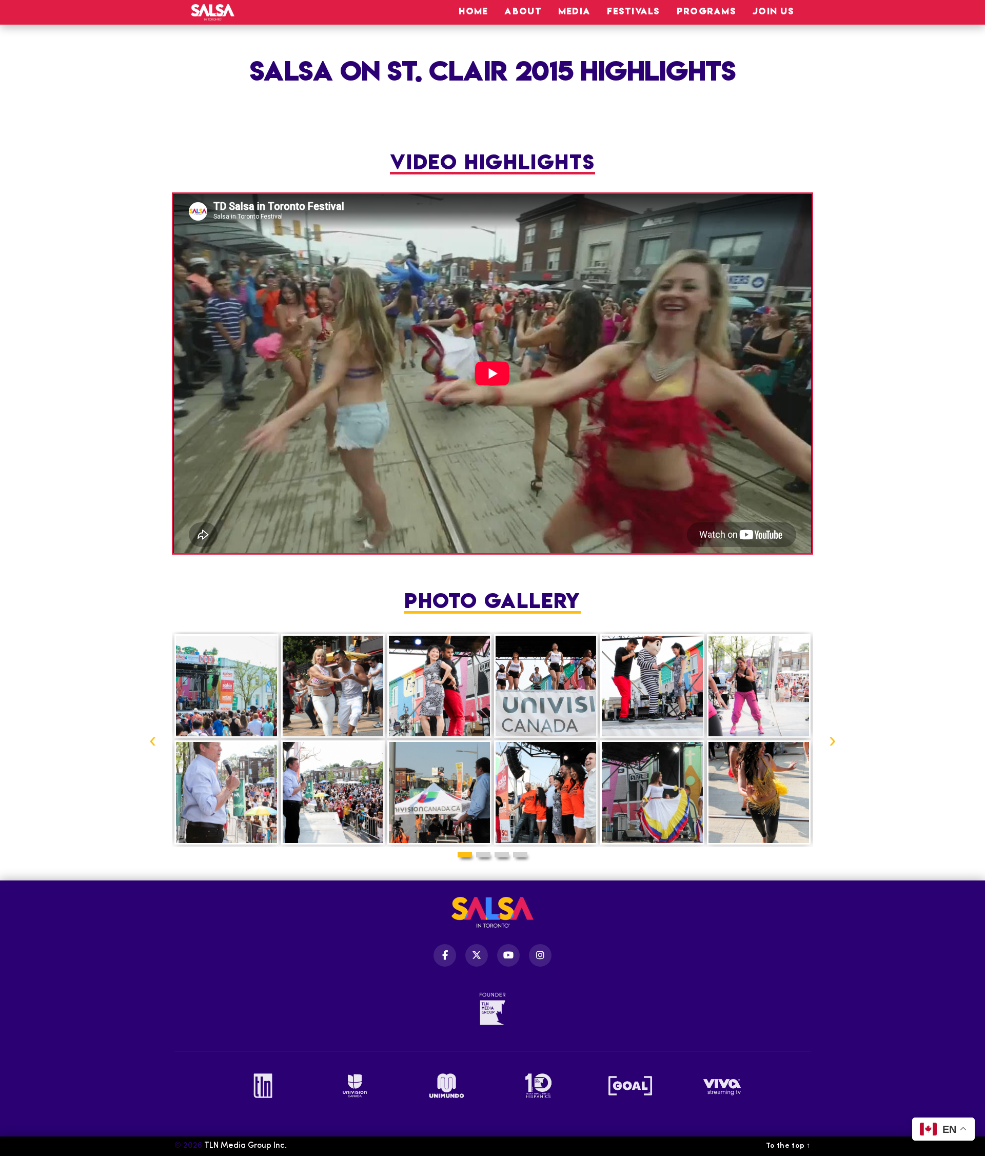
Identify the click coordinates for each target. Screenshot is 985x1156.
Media (574, 11)
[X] (476, 955)
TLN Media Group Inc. (245, 1146)
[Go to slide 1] (465, 854)
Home (473, 11)
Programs (706, 11)
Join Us (773, 11)
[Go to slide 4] (520, 854)
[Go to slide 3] (502, 854)
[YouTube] (508, 955)
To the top (788, 1146)
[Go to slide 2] (483, 854)
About (522, 11)
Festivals (633, 11)
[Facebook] (445, 955)
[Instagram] (540, 955)
